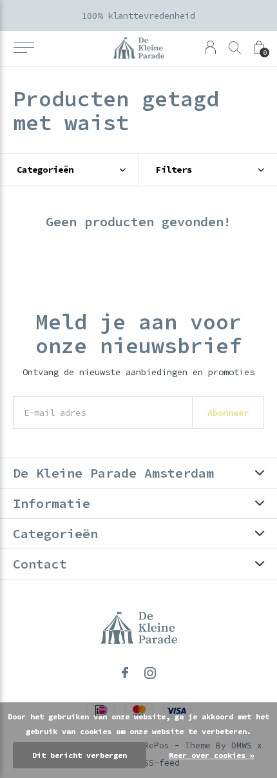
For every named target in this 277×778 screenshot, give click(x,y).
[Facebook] (125, 673)
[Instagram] (150, 673)
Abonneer (228, 412)
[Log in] (210, 47)
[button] (23, 47)
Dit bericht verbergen (79, 755)
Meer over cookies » (211, 755)
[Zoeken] (235, 47)
